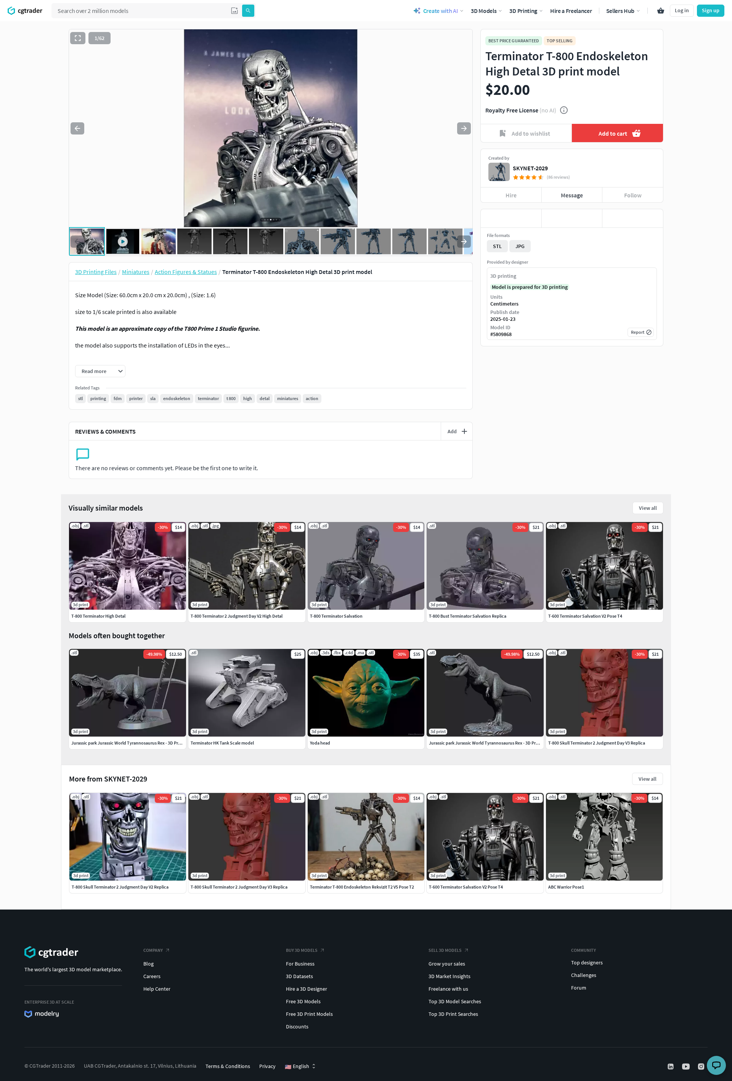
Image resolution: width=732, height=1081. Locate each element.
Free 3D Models (303, 1001)
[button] (234, 11)
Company (153, 950)
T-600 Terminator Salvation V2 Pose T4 (466, 887)
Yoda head (320, 743)
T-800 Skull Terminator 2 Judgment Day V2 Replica (120, 887)
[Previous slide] (77, 128)
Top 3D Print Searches (453, 1014)
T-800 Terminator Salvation (336, 616)
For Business (300, 963)
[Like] (511, 218)
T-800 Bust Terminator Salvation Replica (467, 616)
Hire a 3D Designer (306, 988)
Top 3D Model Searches (455, 1001)
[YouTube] (686, 1066)
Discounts (297, 1026)
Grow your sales (447, 963)
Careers (152, 976)
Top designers (587, 962)
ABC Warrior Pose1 (566, 887)
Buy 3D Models (302, 950)
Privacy (267, 1066)
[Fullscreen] (77, 38)
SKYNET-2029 (530, 168)
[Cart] (661, 11)
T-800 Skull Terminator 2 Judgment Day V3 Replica (239, 887)
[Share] (632, 218)
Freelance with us (448, 988)
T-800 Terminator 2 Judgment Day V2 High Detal (237, 616)
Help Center (156, 988)
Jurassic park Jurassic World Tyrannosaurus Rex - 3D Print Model (133, 743)
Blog (148, 963)
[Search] (248, 11)
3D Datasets (299, 976)
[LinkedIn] (671, 1066)
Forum (578, 987)
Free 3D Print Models (309, 1014)
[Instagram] (702, 1066)
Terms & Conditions (227, 1066)
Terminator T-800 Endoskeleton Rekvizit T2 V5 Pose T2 (362, 887)
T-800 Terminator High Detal (98, 616)
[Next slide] (464, 128)
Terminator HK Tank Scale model (222, 743)
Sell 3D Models (445, 950)
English (297, 1066)
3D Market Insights (449, 976)
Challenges (583, 975)
